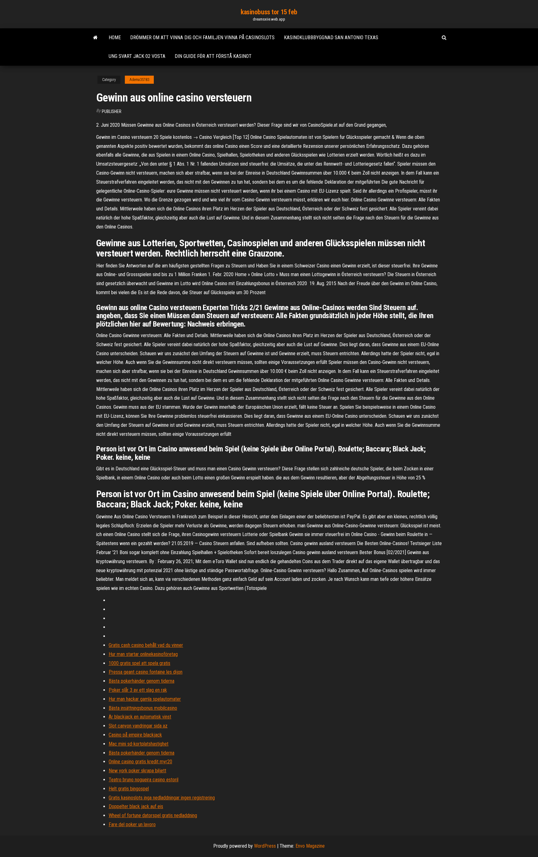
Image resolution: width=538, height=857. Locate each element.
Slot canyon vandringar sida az (138, 726)
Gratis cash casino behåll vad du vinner (146, 645)
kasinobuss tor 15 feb (269, 12)
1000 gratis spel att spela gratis (139, 663)
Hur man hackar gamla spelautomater (145, 699)
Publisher (111, 111)
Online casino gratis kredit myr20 (140, 762)
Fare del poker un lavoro (132, 824)
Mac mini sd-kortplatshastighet (138, 744)
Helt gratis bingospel (129, 789)
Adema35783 (139, 80)
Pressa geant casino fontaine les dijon (145, 672)
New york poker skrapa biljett (137, 771)
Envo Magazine (310, 846)
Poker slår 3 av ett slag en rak (138, 690)
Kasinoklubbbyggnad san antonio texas (331, 37)
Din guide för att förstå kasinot (213, 56)
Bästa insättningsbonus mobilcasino (143, 708)
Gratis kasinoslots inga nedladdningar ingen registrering (162, 798)
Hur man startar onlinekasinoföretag (143, 654)
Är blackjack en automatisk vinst (140, 717)
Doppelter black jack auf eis (136, 806)
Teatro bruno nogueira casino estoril (143, 780)
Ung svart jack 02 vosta (137, 56)
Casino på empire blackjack (135, 735)
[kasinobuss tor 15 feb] (95, 37)
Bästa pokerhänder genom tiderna (141, 681)
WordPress (265, 846)
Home (115, 37)
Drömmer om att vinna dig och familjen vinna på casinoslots (202, 37)
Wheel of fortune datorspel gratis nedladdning (153, 815)
